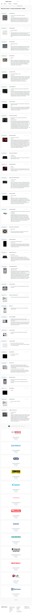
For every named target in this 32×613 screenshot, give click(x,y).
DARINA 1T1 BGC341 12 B (16, 257)
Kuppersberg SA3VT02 (16, 244)
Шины (10, 611)
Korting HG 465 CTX (16, 18)
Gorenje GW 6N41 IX (16, 46)
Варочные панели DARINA (16, 448)
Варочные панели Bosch (16, 435)
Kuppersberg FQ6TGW (16, 216)
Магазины (15, 3)
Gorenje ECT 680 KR (16, 344)
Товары (4, 3)
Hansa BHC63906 (16, 355)
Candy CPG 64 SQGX (16, 287)
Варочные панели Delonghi (16, 461)
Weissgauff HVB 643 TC (16, 168)
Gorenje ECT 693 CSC (16, 106)
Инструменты (18, 607)
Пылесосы (18, 609)
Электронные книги (19, 611)
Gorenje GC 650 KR (16, 333)
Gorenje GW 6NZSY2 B (16, 92)
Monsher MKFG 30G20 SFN (16, 273)
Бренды (9, 3)
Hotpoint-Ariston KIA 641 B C (16, 122)
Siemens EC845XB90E (16, 321)
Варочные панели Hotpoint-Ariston (16, 552)
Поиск (30, 1)
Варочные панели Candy (16, 487)
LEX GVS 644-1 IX (16, 367)
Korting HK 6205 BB (16, 33)
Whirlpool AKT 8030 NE (16, 142)
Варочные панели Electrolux (16, 592)
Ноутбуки (18, 608)
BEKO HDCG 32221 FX (16, 380)
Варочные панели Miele (16, 513)
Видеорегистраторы (12, 607)
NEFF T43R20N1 (16, 391)
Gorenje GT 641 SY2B (16, 77)
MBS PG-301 (16, 309)
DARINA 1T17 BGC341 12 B (16, 416)
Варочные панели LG (16, 578)
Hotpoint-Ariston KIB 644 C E (16, 156)
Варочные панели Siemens (16, 539)
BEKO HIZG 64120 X (16, 402)
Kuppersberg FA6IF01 (16, 199)
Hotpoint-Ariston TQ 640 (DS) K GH (16, 230)
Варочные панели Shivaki (16, 565)
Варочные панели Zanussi (16, 474)
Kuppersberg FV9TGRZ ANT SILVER (16, 183)
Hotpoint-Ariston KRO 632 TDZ (16, 298)
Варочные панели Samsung (16, 526)
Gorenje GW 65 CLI (16, 61)
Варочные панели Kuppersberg (16, 500)
